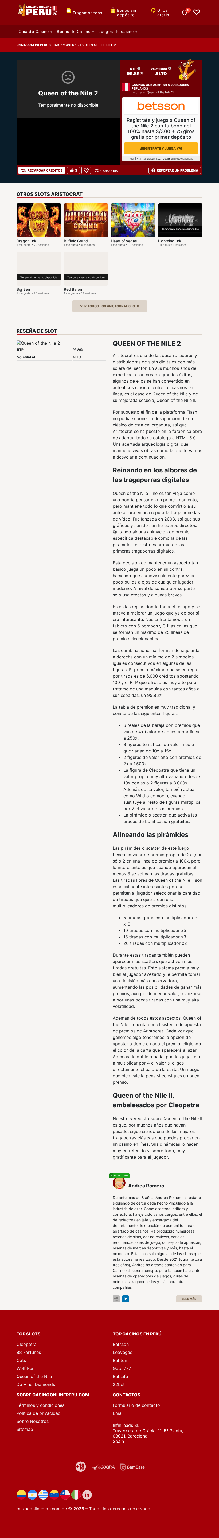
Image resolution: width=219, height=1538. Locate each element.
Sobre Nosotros (33, 1421)
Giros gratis (163, 12)
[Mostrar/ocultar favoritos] (196, 12)
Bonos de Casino (74, 31)
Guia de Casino (34, 31)
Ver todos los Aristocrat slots (109, 306)
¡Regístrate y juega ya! (161, 148)
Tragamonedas (87, 12)
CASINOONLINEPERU (32, 45)
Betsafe (120, 1376)
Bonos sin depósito (126, 12)
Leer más (189, 1299)
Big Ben (23, 289)
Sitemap (25, 1429)
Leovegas (122, 1352)
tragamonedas (65, 45)
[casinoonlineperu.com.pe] (38, 12)
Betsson (121, 1344)
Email (118, 1413)
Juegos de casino (116, 31)
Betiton (120, 1360)
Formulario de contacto (136, 1405)
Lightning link (169, 241)
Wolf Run (25, 1368)
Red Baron (73, 289)
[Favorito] (86, 170)
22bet (119, 1384)
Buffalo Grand (76, 241)
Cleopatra (27, 1344)
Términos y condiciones (40, 1405)
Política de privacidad (39, 1413)
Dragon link (26, 241)
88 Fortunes (29, 1352)
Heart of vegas (124, 241)
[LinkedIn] (125, 1299)
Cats (21, 1360)
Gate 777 (122, 1368)
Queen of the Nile (34, 1376)
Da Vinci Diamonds (36, 1384)
